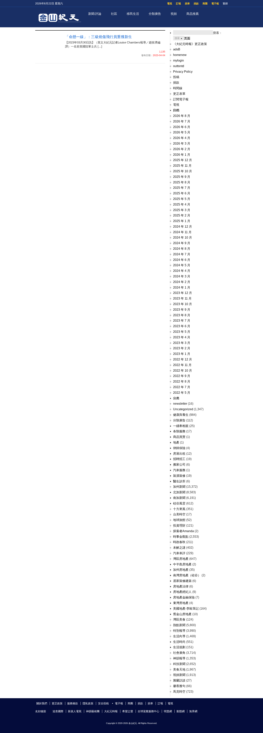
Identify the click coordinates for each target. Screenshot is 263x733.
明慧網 (168, 711)
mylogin (178, 60)
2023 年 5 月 (181, 331)
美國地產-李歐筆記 (186, 608)
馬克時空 (179, 691)
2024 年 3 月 (181, 276)
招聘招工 (179, 459)
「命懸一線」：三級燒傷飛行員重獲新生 (98, 37)
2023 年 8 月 (181, 315)
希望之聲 (127, 711)
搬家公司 (179, 464)
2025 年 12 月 (182, 160)
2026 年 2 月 (181, 149)
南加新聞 (179, 497)
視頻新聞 (179, 674)
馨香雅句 (179, 686)
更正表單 (179, 93)
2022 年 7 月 (181, 387)
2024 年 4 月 (181, 270)
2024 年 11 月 (182, 232)
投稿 (176, 77)
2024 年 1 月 (181, 287)
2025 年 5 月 (181, 199)
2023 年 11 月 (182, 298)
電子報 (215, 3)
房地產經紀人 (182, 591)
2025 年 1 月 (181, 221)
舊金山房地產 (182, 614)
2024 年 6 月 (181, 259)
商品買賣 (179, 436)
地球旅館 (179, 520)
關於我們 (41, 703)
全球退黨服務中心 (148, 711)
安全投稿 (103, 703)
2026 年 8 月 (181, 115)
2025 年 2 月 (181, 215)
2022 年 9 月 (181, 376)
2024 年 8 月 (181, 248)
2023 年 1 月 (181, 353)
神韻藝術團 (93, 711)
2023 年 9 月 (181, 309)
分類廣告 (155, 13)
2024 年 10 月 (182, 237)
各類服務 (179, 431)
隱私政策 (88, 703)
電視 (169, 3)
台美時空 (179, 514)
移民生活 (133, 13)
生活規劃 (179, 647)
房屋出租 (179, 453)
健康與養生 (180, 414)
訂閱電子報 (180, 99)
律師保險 (179, 448)
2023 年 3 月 (181, 342)
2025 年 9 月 (181, 176)
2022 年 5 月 (181, 392)
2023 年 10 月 (182, 304)
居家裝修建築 (182, 580)
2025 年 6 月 (181, 193)
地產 (176, 442)
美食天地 (179, 669)
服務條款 (72, 703)
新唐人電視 (74, 711)
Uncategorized (183, 409)
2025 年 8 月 (181, 182)
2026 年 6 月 (181, 127)
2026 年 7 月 (181, 121)
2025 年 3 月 (181, 210)
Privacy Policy (183, 71)
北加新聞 (179, 492)
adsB (176, 49)
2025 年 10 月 (182, 171)
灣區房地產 (180, 558)
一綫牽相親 (180, 426)
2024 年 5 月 (181, 265)
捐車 (187, 3)
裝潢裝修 (179, 475)
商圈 (205, 3)
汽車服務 (179, 470)
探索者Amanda (183, 531)
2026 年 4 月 (181, 138)
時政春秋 (179, 542)
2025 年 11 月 (182, 165)
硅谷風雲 (179, 503)
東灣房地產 (180, 603)
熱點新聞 (179, 625)
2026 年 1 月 (181, 154)
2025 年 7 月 (181, 187)
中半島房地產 (182, 564)
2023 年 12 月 (182, 293)
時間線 (177, 88)
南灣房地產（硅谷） (187, 575)
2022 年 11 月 (182, 365)
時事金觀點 (180, 536)
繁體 (225, 3)
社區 (114, 13)
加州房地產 (180, 569)
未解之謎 (179, 547)
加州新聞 (179, 486)
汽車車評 (179, 553)
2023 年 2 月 (181, 348)
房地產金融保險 (184, 597)
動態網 (181, 711)
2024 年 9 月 (181, 243)
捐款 (196, 3)
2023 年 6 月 (181, 326)
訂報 (178, 3)
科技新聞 (179, 664)
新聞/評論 (94, 13)
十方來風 (179, 509)
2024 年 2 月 (181, 282)
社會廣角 (179, 652)
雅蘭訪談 (179, 680)
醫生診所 (179, 481)
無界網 (193, 711)
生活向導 (179, 636)
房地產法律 (180, 586)
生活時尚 (179, 641)
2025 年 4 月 (181, 204)
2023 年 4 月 (181, 337)
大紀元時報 (111, 711)
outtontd (178, 66)
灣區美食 (179, 619)
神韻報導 (179, 658)
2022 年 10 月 (182, 370)
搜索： (217, 32)
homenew (180, 55)
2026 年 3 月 (181, 143)
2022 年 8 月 (181, 381)
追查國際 (58, 711)
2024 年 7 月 (181, 254)
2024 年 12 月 (182, 226)
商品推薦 (192, 13)
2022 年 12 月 (182, 359)
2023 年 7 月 (181, 320)
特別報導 (179, 630)
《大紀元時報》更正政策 (190, 44)
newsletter (180, 403)
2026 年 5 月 (181, 132)
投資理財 (179, 525)
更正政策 (57, 703)
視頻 (174, 13)
